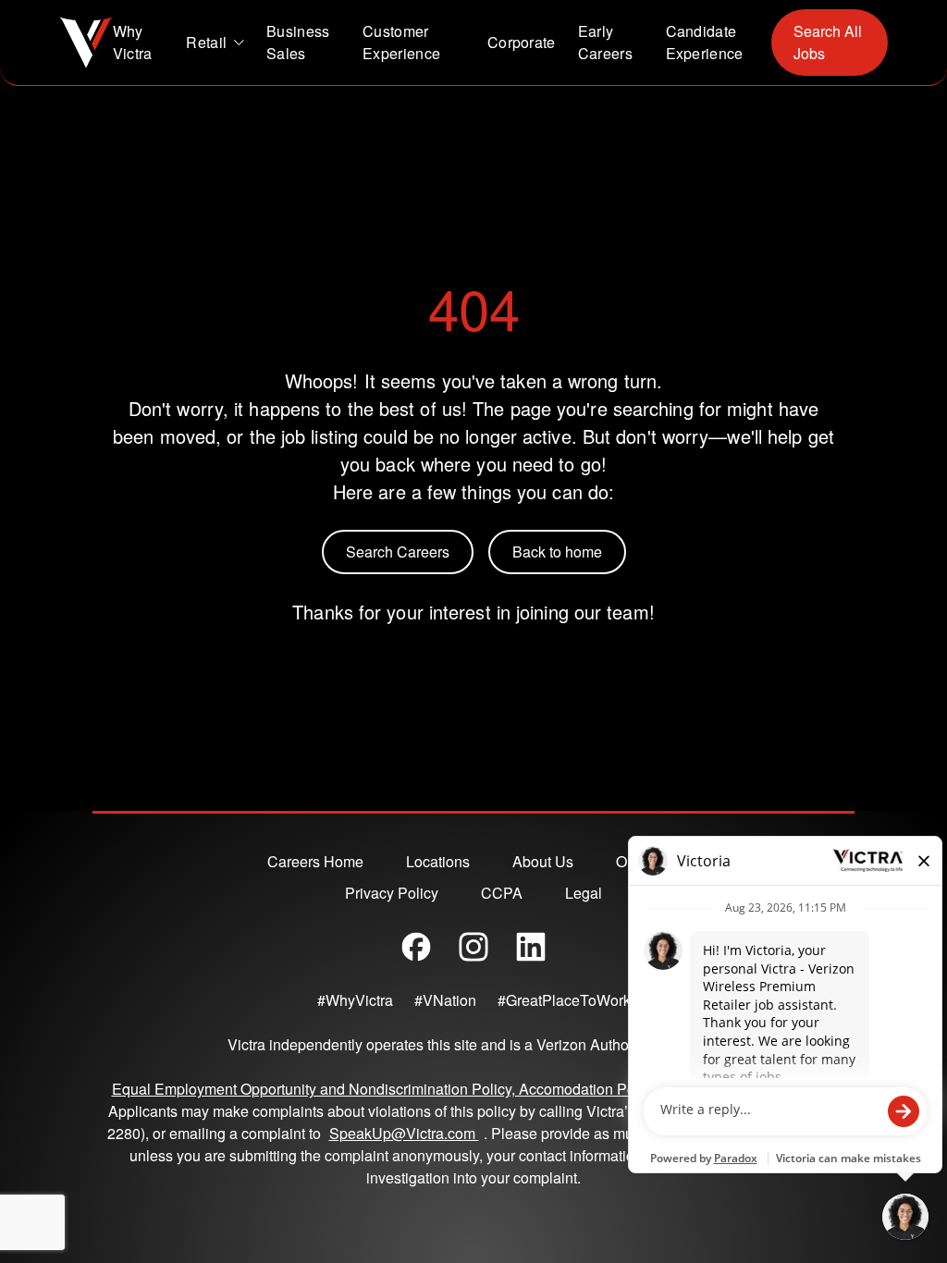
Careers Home (315, 861)
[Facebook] (416, 947)
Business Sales (298, 42)
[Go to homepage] (86, 42)
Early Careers (605, 42)
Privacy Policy (391, 892)
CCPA (502, 892)
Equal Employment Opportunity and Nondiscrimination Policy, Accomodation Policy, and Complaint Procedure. (474, 1088)
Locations (438, 861)
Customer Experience (401, 42)
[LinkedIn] (531, 947)
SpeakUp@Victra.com (406, 1133)
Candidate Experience (705, 42)
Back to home (557, 551)
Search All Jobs (827, 42)
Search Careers (397, 551)
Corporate (521, 42)
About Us (542, 861)
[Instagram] (473, 947)
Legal (583, 892)
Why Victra (133, 42)
